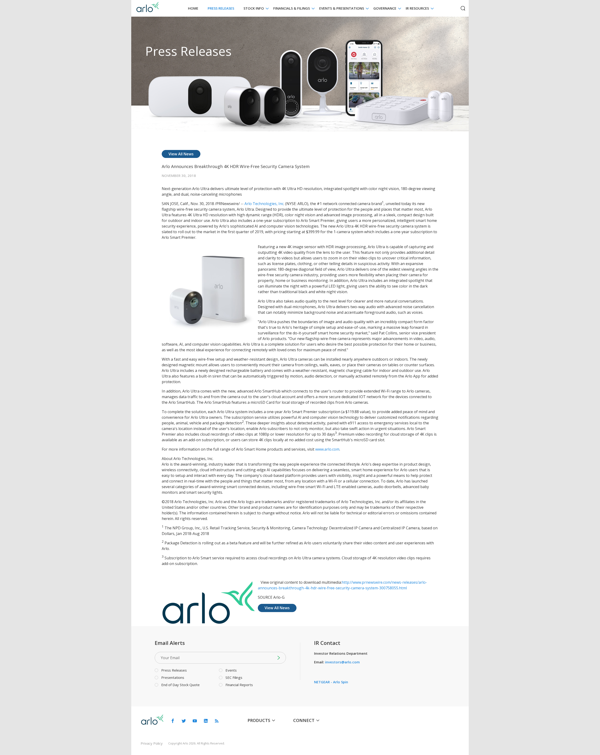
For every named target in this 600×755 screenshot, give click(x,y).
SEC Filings (233, 677)
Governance (384, 8)
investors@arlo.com (342, 662)
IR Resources (417, 8)
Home (193, 8)
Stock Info (254, 8)
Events (231, 670)
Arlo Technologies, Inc (264, 203)
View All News (181, 154)
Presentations (172, 677)
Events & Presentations (341, 8)
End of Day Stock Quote (180, 684)
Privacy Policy (152, 743)
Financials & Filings (291, 8)
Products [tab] (259, 720)
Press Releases (221, 8)
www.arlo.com (327, 449)
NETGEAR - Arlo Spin (331, 682)
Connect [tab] (304, 720)
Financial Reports (239, 684)
